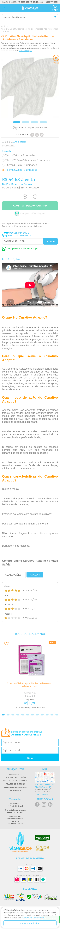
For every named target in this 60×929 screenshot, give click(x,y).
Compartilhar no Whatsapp (22, 248)
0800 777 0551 (52, 2)
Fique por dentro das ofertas (26, 733)
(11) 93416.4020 (36, 2)
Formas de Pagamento (15, 787)
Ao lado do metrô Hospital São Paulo (44, 789)
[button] (16, 122)
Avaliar (35, 574)
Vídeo (56, 62)
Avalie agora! (19, 141)
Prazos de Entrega (15, 784)
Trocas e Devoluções (15, 777)
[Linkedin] (42, 134)
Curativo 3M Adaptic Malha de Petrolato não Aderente (30, 685)
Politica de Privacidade (33, 917)
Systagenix (8, 145)
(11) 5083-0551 (24, 2)
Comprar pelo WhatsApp (30, 205)
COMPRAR (46, 712)
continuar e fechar (30, 923)
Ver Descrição (25, 50)
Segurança (15, 790)
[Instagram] (37, 134)
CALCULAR (50, 241)
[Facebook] (32, 134)
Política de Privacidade (15, 781)
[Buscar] (55, 17)
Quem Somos (15, 774)
